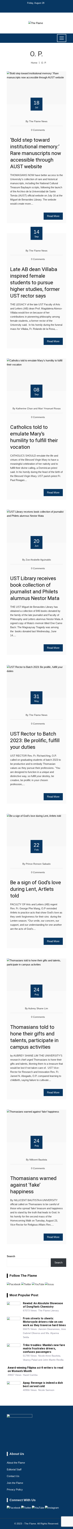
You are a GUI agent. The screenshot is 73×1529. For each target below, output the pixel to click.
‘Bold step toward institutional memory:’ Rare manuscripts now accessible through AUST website (35, 153)
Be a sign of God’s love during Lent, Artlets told (35, 889)
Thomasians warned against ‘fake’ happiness (33, 1184)
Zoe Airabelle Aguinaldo (38, 559)
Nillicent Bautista (38, 1159)
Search (11, 1256)
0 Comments (38, 130)
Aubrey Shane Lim (38, 1008)
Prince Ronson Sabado (38, 864)
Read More (53, 216)
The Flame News (38, 121)
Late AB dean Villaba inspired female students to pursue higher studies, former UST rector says (35, 282)
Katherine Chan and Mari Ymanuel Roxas (38, 408)
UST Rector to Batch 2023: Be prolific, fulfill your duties (35, 740)
